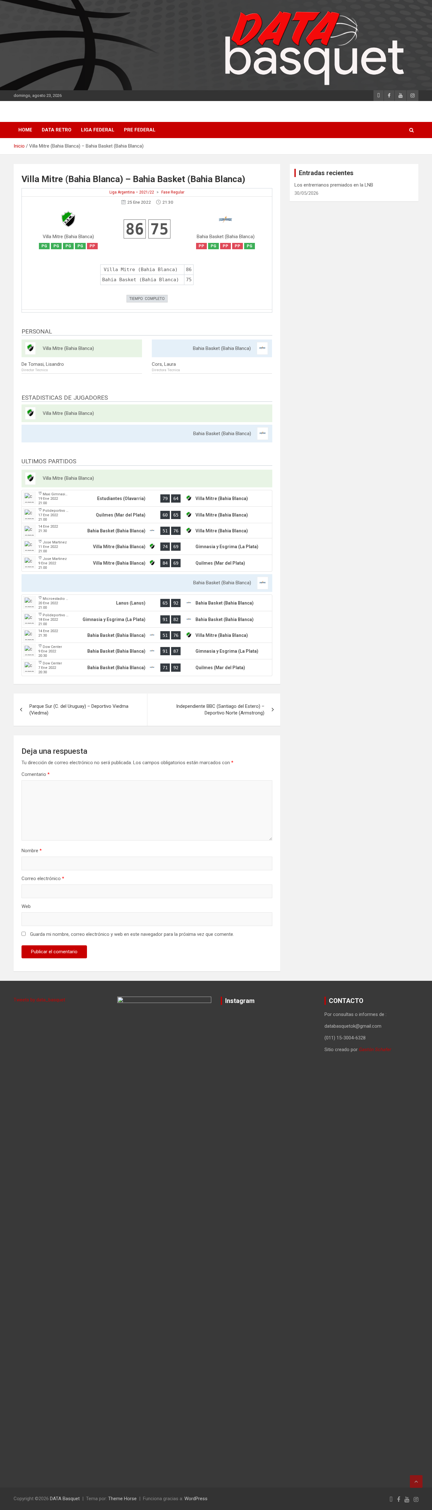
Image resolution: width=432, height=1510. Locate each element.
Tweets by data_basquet (39, 1000)
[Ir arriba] (416, 1481)
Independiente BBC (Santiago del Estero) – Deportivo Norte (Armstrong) (220, 709)
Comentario (36, 774)
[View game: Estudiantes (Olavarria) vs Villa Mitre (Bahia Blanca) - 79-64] (147, 498)
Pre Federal (140, 130)
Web (26, 906)
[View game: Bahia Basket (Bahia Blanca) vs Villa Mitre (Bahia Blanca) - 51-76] (147, 530)
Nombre (32, 850)
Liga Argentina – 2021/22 (131, 192)
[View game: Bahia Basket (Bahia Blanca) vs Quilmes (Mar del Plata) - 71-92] (147, 667)
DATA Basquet (65, 1498)
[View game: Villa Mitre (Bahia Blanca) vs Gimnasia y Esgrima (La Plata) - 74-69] (147, 546)
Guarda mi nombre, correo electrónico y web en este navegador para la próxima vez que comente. (132, 934)
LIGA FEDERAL (97, 130)
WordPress (195, 1498)
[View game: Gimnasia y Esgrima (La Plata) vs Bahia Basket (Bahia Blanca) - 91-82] (147, 619)
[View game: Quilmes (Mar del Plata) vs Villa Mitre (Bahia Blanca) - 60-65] (147, 515)
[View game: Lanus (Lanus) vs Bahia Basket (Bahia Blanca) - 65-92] (147, 603)
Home (25, 130)
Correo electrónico (43, 878)
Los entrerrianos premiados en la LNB (333, 185)
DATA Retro (56, 130)
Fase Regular (172, 192)
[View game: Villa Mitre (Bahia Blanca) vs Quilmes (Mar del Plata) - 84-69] (147, 563)
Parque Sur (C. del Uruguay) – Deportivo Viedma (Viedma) (78, 709)
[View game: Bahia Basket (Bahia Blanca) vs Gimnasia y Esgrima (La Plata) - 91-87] (147, 651)
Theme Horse (122, 1498)
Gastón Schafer (375, 1049)
